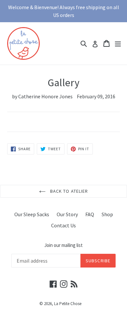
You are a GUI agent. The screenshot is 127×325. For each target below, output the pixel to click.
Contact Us (63, 225)
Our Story (67, 214)
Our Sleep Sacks (31, 214)
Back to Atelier (68, 191)
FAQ (89, 214)
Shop (107, 214)
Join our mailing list (63, 245)
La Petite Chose (67, 303)
